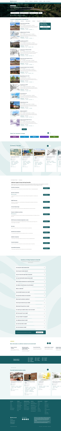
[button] (15, 10)
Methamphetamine (12, 408)
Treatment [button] (40, 1)
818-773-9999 (14, 194)
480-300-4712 (14, 213)
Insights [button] (44, 1)
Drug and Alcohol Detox (36, 347)
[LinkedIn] (28, 419)
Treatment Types (22, 28)
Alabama (39, 402)
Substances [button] (30, 1)
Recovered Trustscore (47, 409)
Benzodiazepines (12, 409)
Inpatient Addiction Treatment (49, 347)
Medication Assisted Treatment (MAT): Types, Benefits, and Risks (25, 348)
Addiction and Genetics (26, 408)
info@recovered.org (12, 422)
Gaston (31, 360)
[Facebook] (22, 419)
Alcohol (11, 402)
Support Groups (19, 409)
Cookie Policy (49, 426)
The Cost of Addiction (26, 409)
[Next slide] (50, 133)
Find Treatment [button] (48, 1)
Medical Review (46, 405)
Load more (24, 129)
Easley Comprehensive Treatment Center (16, 381)
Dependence (25, 405)
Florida (38, 405)
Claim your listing (47, 413)
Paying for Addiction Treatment (14, 348)
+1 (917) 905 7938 (12, 423)
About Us (46, 402)
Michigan (39, 408)
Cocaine (11, 405)
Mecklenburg (32, 361)
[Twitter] (26, 419)
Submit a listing (46, 412)
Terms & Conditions (45, 426)
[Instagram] (24, 419)
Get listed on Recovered (22, 15)
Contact (46, 408)
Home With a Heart (41, 381)
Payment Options (26, 28)
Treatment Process (19, 402)
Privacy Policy (40, 426)
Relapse (18, 410)
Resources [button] (26, 1)
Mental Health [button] (35, 1)
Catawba (38, 360)
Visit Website (46, 188)
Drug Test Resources (33, 411)
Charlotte (46, 360)
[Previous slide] (48, 133)
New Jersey (39, 409)
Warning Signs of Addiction (27, 402)
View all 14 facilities (14, 15)
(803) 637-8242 (45, 26)
